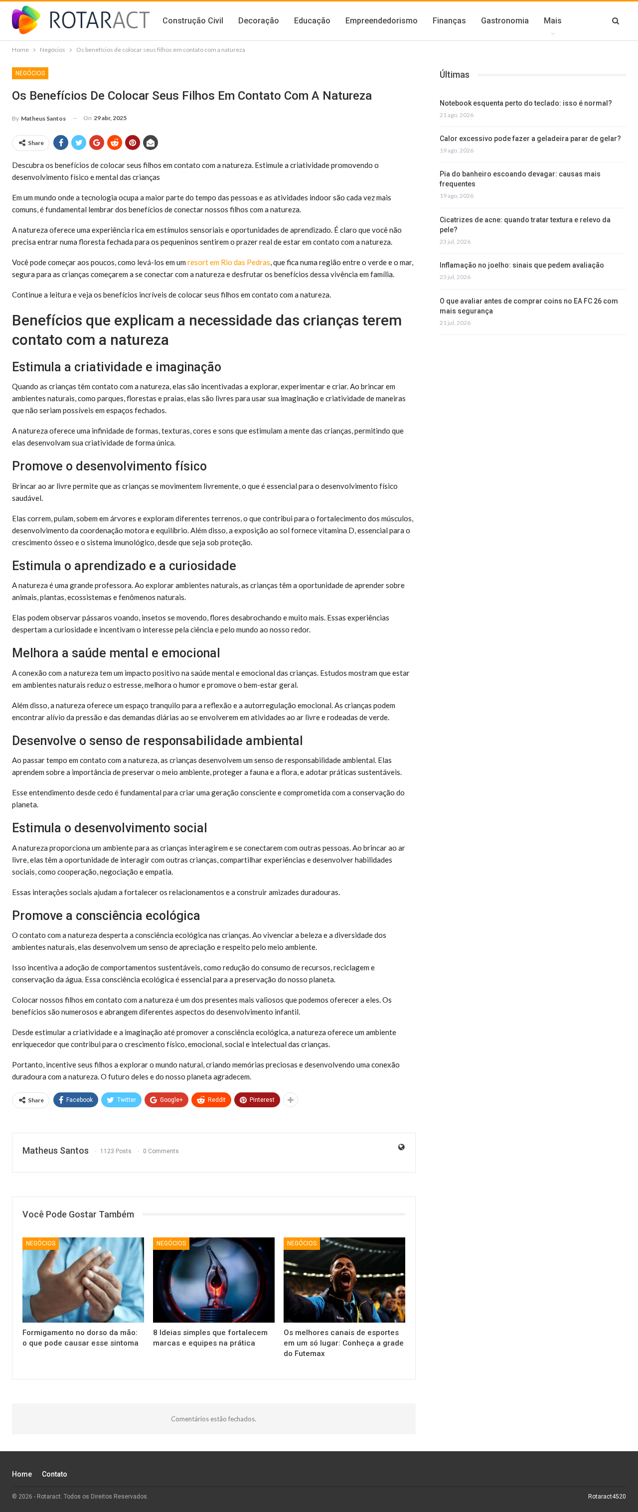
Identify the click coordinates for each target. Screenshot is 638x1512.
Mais (553, 20)
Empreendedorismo (381, 20)
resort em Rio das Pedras (228, 262)
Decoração (258, 20)
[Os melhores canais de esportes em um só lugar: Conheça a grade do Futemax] (344, 1280)
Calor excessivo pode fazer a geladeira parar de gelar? (530, 139)
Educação (312, 20)
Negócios (30, 73)
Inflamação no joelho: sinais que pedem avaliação (522, 265)
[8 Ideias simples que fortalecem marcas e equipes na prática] (214, 1280)
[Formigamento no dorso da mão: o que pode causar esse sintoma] (83, 1280)
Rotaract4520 (607, 1496)
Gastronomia (505, 20)
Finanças (449, 20)
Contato (54, 1474)
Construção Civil (192, 20)
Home (22, 1474)
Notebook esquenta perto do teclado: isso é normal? (526, 103)
